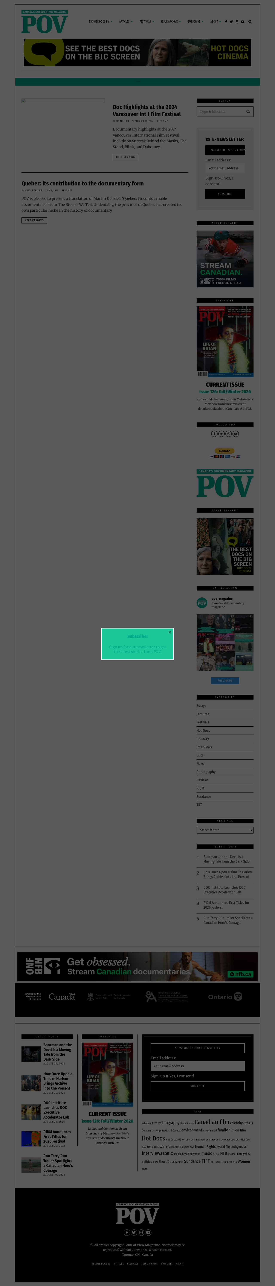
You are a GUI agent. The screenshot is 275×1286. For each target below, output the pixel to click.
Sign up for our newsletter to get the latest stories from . (137, 649)
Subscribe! (137, 636)
